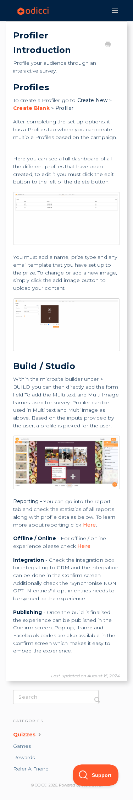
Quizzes (25, 734)
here (89, 525)
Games (22, 746)
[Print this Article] (108, 45)
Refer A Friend (31, 769)
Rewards (24, 757)
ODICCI (41, 785)
